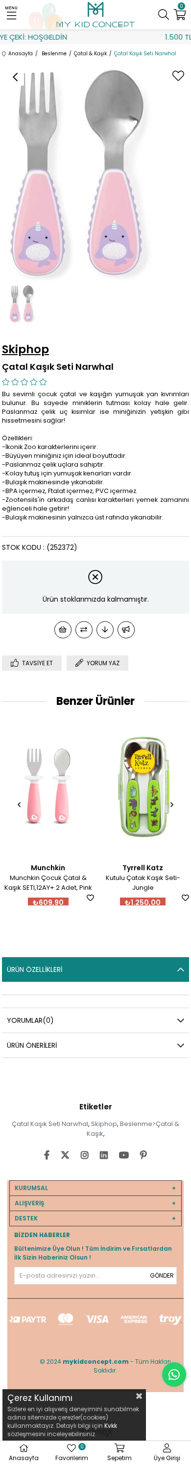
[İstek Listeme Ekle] (63, 629)
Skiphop (104, 1123)
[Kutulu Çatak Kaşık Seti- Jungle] (142, 786)
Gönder (162, 1275)
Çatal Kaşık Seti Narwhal (50, 1123)
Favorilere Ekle (90, 898)
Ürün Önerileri (32, 1045)
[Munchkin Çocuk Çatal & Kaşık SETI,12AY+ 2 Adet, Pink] (48, 786)
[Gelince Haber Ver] (126, 629)
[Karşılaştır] (84, 629)
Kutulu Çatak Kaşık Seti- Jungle (143, 882)
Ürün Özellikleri (34, 969)
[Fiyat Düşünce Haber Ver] (105, 629)
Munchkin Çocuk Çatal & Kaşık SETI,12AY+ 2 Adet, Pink (48, 882)
